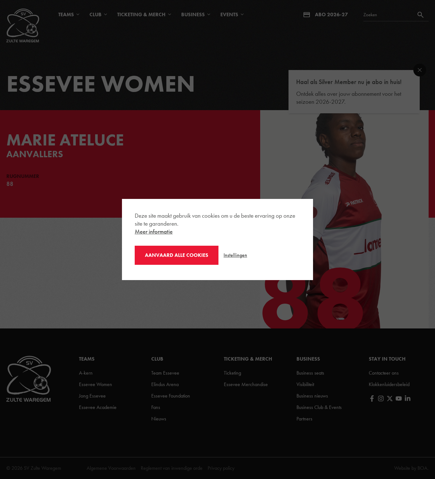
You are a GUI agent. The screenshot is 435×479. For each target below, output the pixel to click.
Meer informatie (154, 232)
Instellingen (235, 255)
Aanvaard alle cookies (176, 255)
